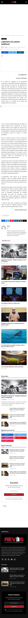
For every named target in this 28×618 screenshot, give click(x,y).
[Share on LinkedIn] (20, 52)
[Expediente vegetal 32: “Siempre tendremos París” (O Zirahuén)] (14, 251)
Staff (6, 47)
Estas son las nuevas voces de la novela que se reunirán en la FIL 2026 (17, 416)
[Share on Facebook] (5, 52)
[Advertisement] (14, 20)
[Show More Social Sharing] (25, 52)
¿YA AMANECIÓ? (5, 215)
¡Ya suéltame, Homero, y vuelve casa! (10, 303)
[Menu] (2, 2)
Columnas (4, 38)
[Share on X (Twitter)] (12, 52)
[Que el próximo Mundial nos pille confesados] (14, 358)
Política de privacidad (18, 499)
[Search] (26, 2)
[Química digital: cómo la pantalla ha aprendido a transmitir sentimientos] (4, 424)
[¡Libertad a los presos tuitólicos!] (14, 63)
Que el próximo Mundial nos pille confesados (12, 366)
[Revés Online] (14, 2)
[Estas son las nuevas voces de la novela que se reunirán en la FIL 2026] (4, 416)
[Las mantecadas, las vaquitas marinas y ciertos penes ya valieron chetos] (14, 336)
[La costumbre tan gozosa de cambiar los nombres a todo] (14, 273)
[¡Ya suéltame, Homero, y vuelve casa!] (14, 294)
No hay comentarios (9, 49)
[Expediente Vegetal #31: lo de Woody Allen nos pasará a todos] (14, 314)
